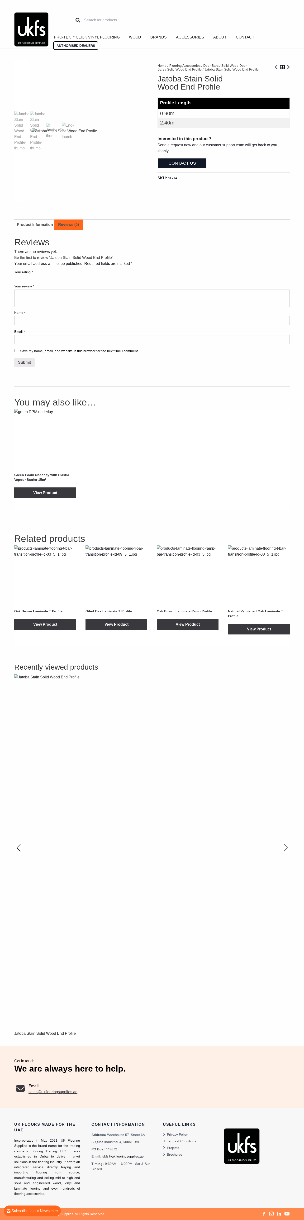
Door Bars (210, 65)
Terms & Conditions (181, 1141)
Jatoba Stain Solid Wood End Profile (45, 1033)
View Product (45, 493)
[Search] (78, 20)
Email (19, 332)
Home (161, 65)
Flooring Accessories (184, 65)
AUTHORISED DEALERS (76, 46)
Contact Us (182, 163)
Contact (245, 37)
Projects (173, 1148)
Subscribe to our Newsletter (34, 1211)
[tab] (68, 224)
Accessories (190, 37)
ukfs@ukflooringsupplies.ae (123, 1156)
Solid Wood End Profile (184, 69)
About (220, 37)
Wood (135, 37)
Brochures (174, 1154)
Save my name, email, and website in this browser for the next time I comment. (79, 351)
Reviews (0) (68, 225)
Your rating (23, 272)
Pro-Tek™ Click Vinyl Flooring (87, 37)
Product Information (35, 225)
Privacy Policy (177, 1134)
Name (19, 313)
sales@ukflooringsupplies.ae (52, 1092)
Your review (24, 286)
